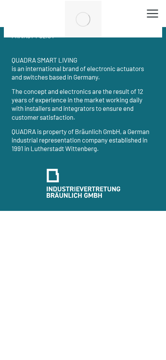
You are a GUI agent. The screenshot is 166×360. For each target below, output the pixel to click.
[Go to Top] (150, 344)
